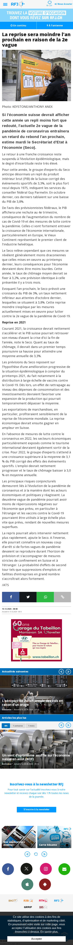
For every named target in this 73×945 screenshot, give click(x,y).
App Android (45, 884)
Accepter (36, 938)
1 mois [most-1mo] (31, 725)
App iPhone (27, 884)
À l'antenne (55, 25)
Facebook (8, 869)
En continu (19, 25)
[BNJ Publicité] (13, 900)
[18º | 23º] (49, 0)
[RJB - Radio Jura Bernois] (28, 900)
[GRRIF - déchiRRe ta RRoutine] (28, 907)
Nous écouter (65, 4)
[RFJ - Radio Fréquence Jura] (58, 900)
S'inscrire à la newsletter (36, 809)
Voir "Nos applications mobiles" (19, 837)
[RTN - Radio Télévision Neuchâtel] (43, 900)
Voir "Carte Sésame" (54, 837)
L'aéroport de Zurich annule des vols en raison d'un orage (32, 703)
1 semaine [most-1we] (18, 725)
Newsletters (64, 869)
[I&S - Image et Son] (43, 907)
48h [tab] (5, 725)
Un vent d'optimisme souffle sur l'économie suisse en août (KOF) (36, 757)
